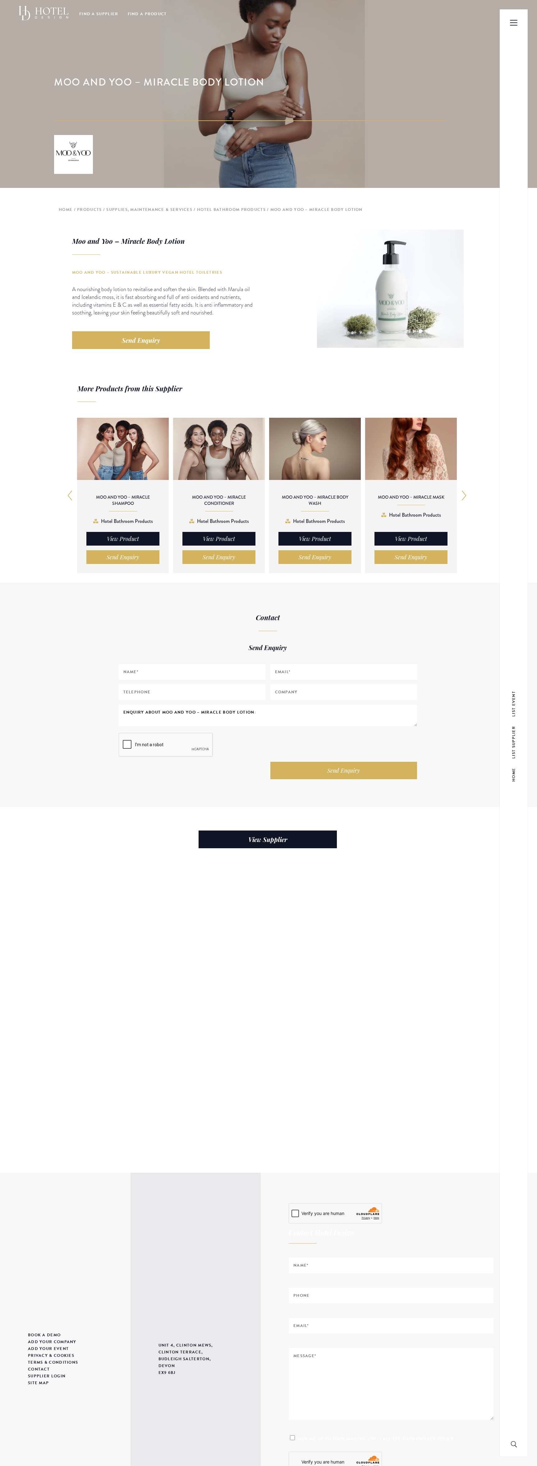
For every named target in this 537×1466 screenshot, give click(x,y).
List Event (514, 703)
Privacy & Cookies (51, 1355)
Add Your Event (48, 1349)
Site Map (38, 1383)
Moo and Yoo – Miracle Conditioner (219, 500)
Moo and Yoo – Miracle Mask (411, 497)
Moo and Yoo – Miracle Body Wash (315, 500)
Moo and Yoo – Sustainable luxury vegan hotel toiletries (147, 272)
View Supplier (267, 839)
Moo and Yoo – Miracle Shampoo (123, 500)
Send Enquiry (141, 340)
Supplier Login (47, 1376)
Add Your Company (52, 1342)
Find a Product (147, 14)
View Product (123, 538)
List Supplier (514, 742)
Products (89, 210)
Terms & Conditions (53, 1362)
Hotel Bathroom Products (231, 210)
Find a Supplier (98, 14)
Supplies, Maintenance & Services (149, 210)
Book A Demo (44, 1335)
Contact (39, 1369)
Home (65, 210)
